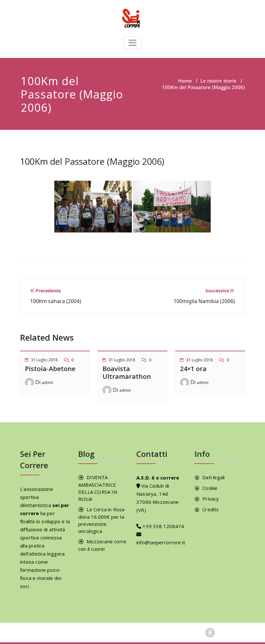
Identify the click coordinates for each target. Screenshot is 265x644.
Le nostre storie (218, 80)
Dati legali (213, 477)
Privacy (210, 498)
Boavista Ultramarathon (126, 372)
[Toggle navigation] (132, 42)
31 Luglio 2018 (44, 360)
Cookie (209, 488)
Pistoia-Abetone (50, 368)
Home (185, 80)
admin (47, 382)
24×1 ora (193, 368)
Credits (210, 509)
